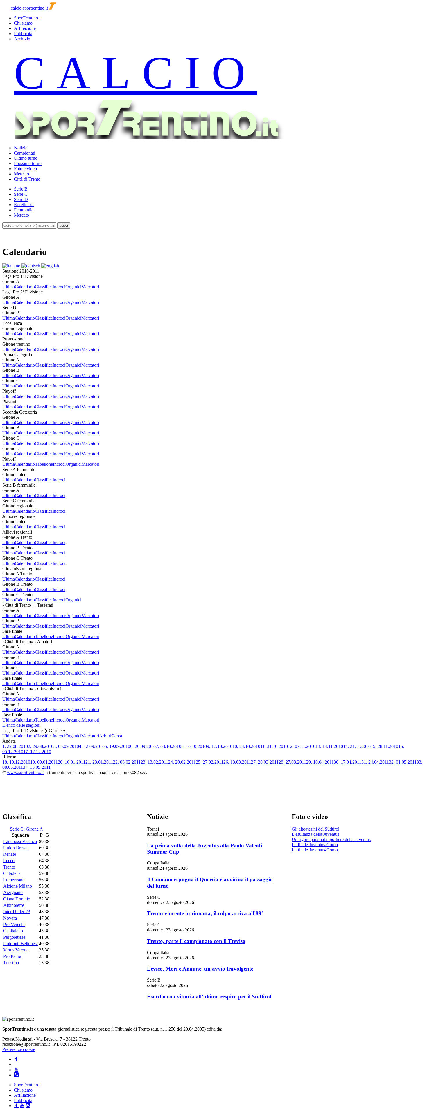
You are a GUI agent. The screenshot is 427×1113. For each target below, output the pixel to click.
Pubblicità (23, 33)
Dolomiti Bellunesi (20, 943)
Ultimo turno (25, 158)
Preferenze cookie (18, 1049)
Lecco (9, 860)
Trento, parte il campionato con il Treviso (196, 941)
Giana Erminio (16, 898)
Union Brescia (16, 847)
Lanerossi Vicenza (20, 841)
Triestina (11, 962)
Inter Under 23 (16, 911)
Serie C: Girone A (26, 828)
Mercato (21, 173)
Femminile (23, 209)
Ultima (8, 286)
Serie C (21, 194)
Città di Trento (27, 179)
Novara (10, 918)
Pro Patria (12, 956)
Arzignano (13, 892)
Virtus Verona (15, 949)
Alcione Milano (17, 886)
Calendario (25, 286)
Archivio (22, 38)
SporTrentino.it (28, 17)
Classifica (44, 286)
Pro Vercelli (14, 924)
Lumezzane (13, 879)
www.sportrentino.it (25, 772)
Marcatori (90, 286)
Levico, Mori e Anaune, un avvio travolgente (200, 969)
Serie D (21, 199)
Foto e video (25, 168)
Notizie (20, 147)
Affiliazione (25, 28)
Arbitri (105, 735)
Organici (73, 286)
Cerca (116, 735)
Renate (9, 854)
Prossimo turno (28, 163)
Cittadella (12, 873)
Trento (9, 866)
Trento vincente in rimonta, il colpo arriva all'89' (205, 913)
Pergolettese (14, 937)
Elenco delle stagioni (21, 725)
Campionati (24, 153)
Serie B (21, 188)
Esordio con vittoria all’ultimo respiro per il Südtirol (209, 997)
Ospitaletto (13, 930)
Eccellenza (24, 204)
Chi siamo (23, 23)
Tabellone (44, 464)
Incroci (59, 286)
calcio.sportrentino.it (29, 8)
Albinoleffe (13, 905)
